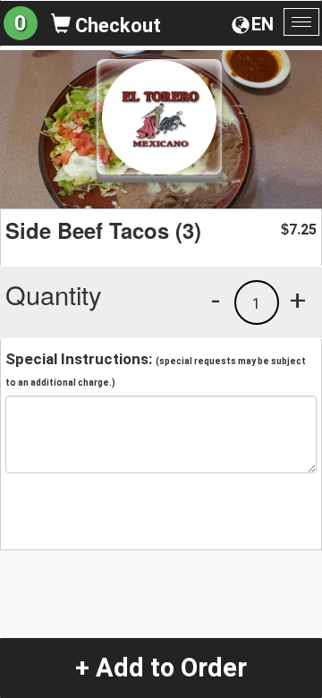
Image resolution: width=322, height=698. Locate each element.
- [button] (215, 300)
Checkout (116, 25)
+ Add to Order (161, 667)
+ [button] (298, 300)
